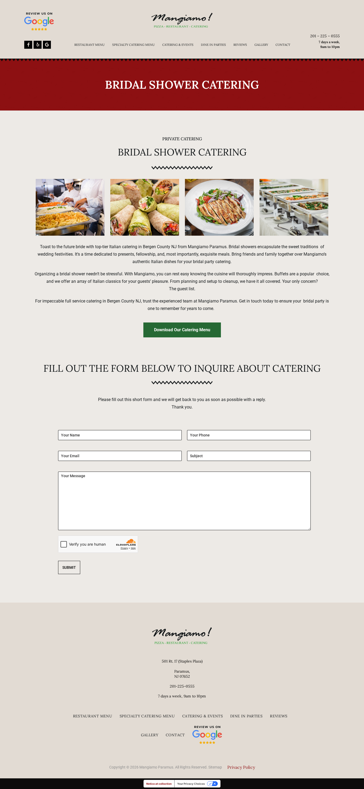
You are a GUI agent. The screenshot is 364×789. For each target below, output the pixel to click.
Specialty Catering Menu (133, 45)
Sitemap (215, 767)
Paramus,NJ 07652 (182, 674)
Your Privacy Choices (191, 783)
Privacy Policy (241, 767)
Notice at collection (159, 783)
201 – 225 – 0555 (325, 36)
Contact (283, 45)
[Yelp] (38, 45)
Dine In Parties (213, 45)
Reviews (240, 45)
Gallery (261, 45)
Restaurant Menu (89, 45)
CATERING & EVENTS (177, 45)
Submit (69, 567)
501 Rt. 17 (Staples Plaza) (182, 661)
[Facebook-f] (28, 45)
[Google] (47, 45)
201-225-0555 (182, 686)
